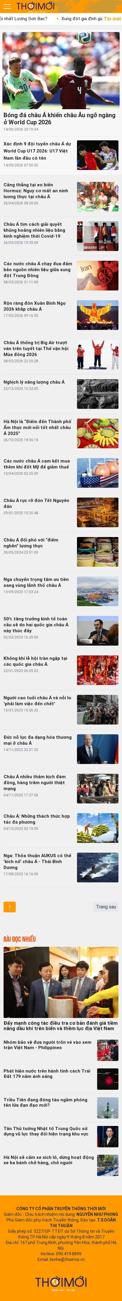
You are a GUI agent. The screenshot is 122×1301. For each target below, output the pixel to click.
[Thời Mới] (61, 1283)
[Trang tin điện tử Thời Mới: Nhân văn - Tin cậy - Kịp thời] (36, 6)
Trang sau (106, 907)
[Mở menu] (7, 6)
